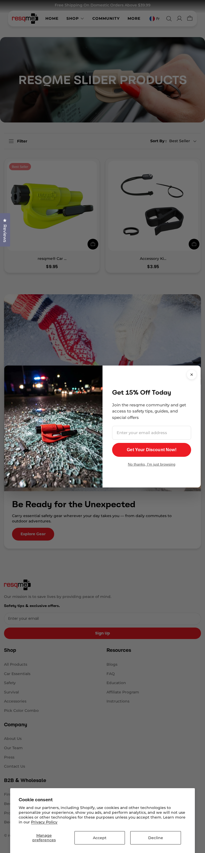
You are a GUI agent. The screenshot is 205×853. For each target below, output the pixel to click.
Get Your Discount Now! (151, 449)
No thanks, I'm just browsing (151, 464)
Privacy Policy (44, 822)
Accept (100, 837)
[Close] (191, 374)
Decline (155, 837)
